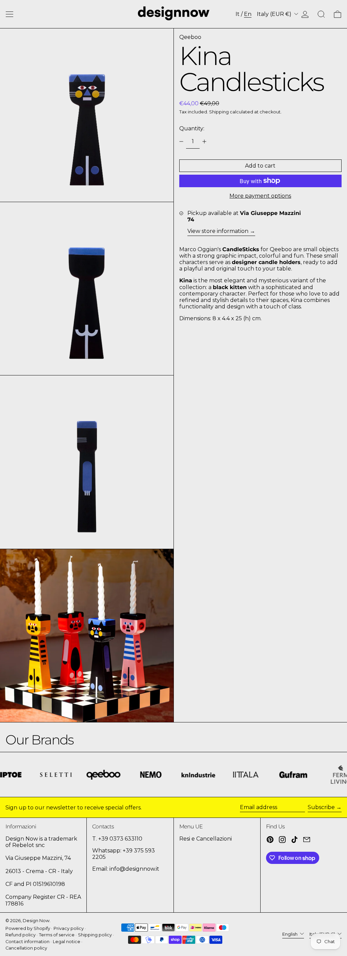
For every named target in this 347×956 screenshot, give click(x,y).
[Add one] (204, 141)
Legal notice (66, 941)
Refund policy (20, 934)
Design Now (36, 920)
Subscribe (321, 807)
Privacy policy (69, 928)
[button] (321, 14)
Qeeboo (190, 37)
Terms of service (57, 934)
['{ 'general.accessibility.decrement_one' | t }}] (181, 141)
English (290, 934)
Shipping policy (95, 934)
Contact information (27, 941)
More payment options (260, 196)
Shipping (219, 111)
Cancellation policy (26, 948)
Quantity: (191, 128)
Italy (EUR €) (275, 14)
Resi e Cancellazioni (205, 838)
